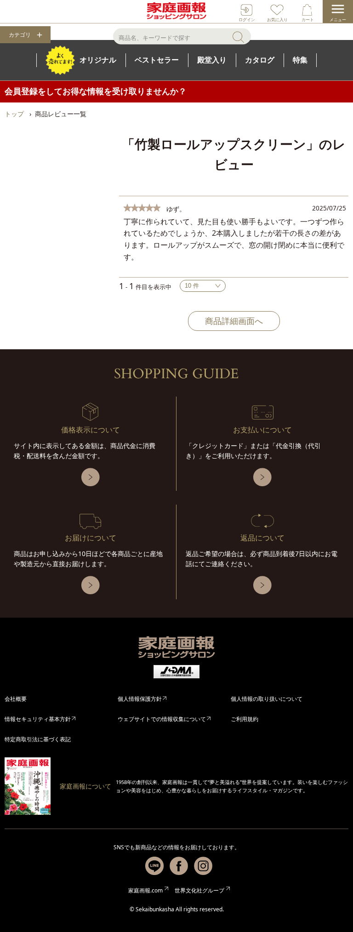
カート (308, 20)
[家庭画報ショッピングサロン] (176, 11)
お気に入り (277, 20)
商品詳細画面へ (234, 320)
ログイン (247, 20)
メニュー (338, 20)
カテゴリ (20, 35)
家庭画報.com (145, 890)
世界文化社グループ (199, 890)
